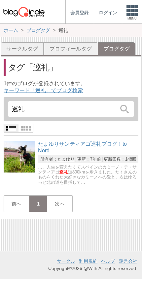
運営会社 (128, 261)
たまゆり (66, 159)
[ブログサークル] (24, 11)
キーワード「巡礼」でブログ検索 (43, 90)
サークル (66, 261)
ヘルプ (108, 261)
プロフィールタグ (71, 49)
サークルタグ (22, 49)
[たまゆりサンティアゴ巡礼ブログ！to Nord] (19, 170)
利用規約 (88, 261)
